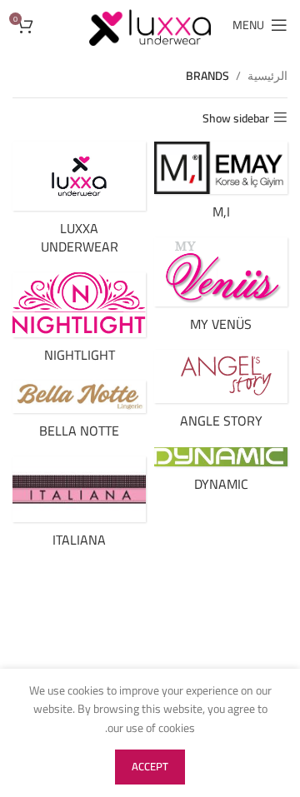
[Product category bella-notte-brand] (79, 414)
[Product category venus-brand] (221, 289)
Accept (150, 766)
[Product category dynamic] (221, 474)
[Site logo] (150, 24)
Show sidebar (235, 118)
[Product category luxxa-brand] (79, 203)
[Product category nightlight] (79, 322)
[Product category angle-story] (221, 394)
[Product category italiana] (79, 506)
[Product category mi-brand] (221, 185)
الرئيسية (268, 76)
